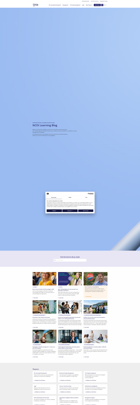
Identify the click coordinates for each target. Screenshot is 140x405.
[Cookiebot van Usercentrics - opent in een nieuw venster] (88, 194)
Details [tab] (70, 197)
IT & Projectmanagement (75, 5)
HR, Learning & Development (55, 5)
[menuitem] (85, 1)
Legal (83, 5)
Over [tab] (86, 197)
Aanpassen (69, 210)
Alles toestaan (85, 210)
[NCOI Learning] (38, 5)
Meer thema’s (89, 5)
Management (65, 5)
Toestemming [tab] (53, 197)
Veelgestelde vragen (103, 1)
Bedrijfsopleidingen (85, 1)
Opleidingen (97, 5)
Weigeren (54, 210)
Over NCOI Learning (94, 1)
